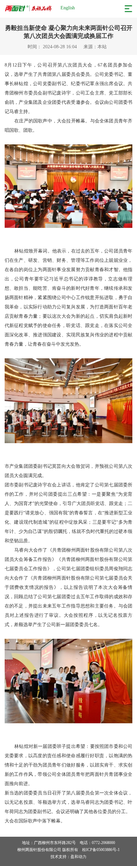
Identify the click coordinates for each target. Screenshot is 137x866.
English (68, 7)
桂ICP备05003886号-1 (101, 849)
